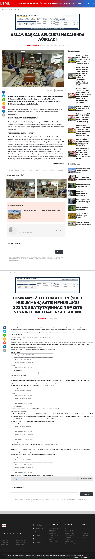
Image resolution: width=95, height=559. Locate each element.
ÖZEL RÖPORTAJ (56, 3)
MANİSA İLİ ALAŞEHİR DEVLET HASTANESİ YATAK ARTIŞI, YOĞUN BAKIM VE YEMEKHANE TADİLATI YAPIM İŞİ (83, 118)
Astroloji (84, 537)
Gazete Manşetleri (70, 544)
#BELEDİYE (37, 170)
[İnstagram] (8, 534)
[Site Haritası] (21, 534)
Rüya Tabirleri (85, 535)
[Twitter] (5, 534)
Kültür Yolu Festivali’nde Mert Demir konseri (82, 193)
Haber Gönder (20, 544)
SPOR (73, 3)
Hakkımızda (4, 540)
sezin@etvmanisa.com (26, 232)
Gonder (59, 251)
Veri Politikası (5, 544)
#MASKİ (10, 170)
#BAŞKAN (45, 170)
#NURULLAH (59, 170)
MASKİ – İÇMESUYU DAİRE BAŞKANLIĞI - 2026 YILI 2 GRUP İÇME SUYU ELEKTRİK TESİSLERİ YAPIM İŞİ (83, 59)
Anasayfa (4, 9)
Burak (46, 112)
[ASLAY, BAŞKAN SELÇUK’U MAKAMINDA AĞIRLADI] (33, 68)
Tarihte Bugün (69, 535)
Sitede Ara (85, 529)
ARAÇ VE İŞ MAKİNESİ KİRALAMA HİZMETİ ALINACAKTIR (83, 108)
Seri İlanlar (68, 539)
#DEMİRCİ (29, 170)
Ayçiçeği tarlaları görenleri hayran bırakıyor (82, 216)
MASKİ (46, 122)
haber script (3, 557)
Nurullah (55, 109)
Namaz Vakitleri (69, 533)
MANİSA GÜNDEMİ (14, 9)
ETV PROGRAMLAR (22, 3)
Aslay (10, 142)
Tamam (84, 557)
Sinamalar (68, 537)
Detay (77, 557)
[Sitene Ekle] (24, 534)
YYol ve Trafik (69, 531)
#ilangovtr (16, 479)
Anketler (84, 531)
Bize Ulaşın (38, 542)
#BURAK (16, 170)
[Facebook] (2, 534)
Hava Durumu (69, 529)
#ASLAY (23, 170)
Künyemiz (38, 539)
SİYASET (67, 3)
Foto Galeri (39, 525)
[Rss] (18, 534)
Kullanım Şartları (21, 540)
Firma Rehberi (69, 542)
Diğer (80, 3)
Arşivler (38, 535)
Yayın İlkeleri (4, 542)
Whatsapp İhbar (20, 542)
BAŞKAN (11, 118)
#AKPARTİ (52, 170)
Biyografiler (85, 533)
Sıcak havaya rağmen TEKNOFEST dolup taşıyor (83, 170)
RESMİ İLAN (34, 3)
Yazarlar (38, 532)
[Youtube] (11, 534)
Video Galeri (39, 528)
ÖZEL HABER (44, 3)
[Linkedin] (14, 534)
